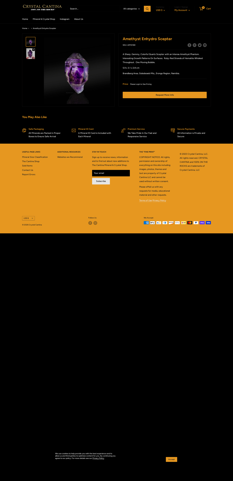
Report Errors (28, 174)
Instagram (64, 19)
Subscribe (101, 181)
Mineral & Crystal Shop (44, 19)
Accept (171, 459)
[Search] (147, 9)
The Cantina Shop (31, 161)
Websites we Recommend (70, 157)
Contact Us (27, 170)
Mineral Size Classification (35, 157)
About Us (78, 19)
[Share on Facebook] (189, 45)
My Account (181, 10)
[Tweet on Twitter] (200, 45)
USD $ (26, 218)
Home (25, 19)
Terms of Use (145, 200)
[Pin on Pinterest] (194, 45)
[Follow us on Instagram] (95, 223)
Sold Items (27, 165)
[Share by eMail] (205, 45)
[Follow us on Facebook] (90, 223)
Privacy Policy (159, 200)
